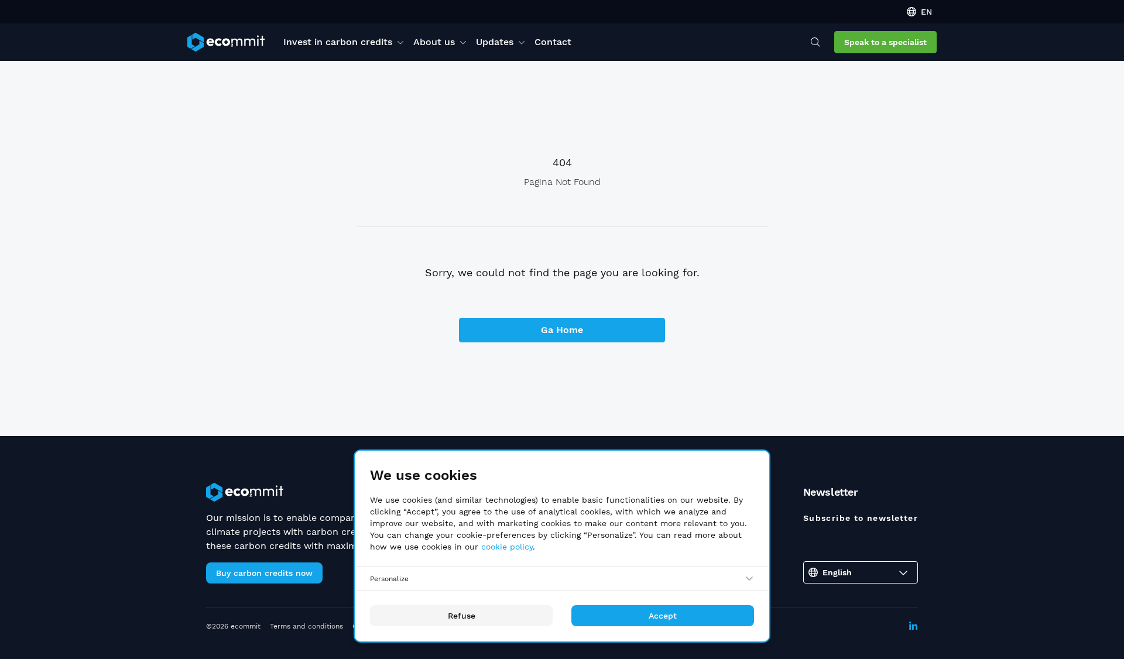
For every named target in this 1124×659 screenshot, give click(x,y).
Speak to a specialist (885, 42)
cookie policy (507, 546)
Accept (663, 615)
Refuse (461, 615)
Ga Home (562, 329)
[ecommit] (226, 42)
